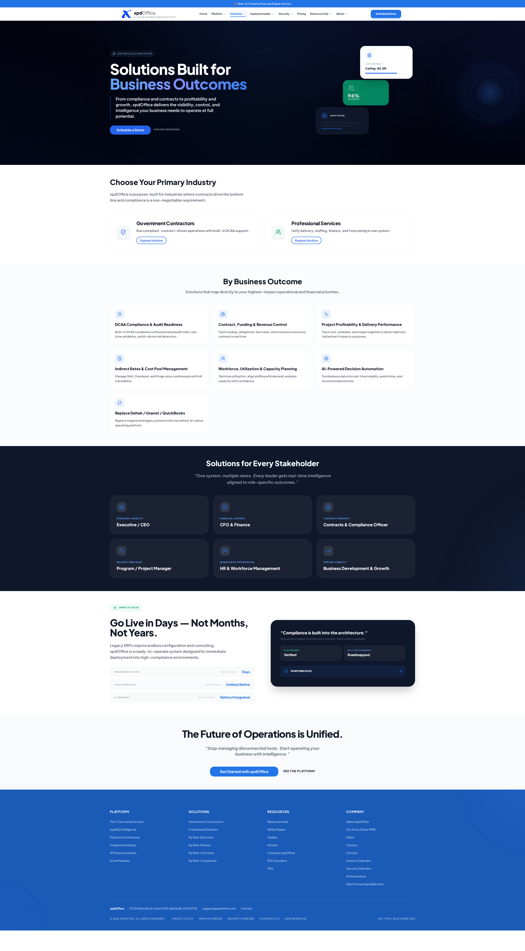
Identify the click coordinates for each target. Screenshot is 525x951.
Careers (351, 845)
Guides (272, 837)
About (340, 13)
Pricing (301, 13)
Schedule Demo (386, 13)
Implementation (260, 13)
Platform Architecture (125, 837)
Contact (352, 853)
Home (203, 13)
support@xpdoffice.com (219, 908)
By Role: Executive (201, 837)
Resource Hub (319, 13)
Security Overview (358, 868)
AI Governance (356, 876)
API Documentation (123, 853)
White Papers (276, 829)
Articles (272, 845)
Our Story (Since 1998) (361, 829)
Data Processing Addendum (365, 884)
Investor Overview (358, 860)
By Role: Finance (200, 845)
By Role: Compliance (203, 860)
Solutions (236, 13)
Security (283, 13)
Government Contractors (206, 821)
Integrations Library (123, 845)
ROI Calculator (277, 860)
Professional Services (203, 829)
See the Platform (299, 771)
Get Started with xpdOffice (244, 771)
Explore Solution (151, 240)
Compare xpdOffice (281, 853)
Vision (350, 837)
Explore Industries (166, 129)
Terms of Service (211, 918)
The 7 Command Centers (127, 821)
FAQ (270, 868)
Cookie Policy (269, 918)
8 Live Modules (120, 860)
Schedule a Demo (130, 130)
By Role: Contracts (201, 853)
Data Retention (295, 918)
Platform (217, 13)
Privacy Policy (182, 918)
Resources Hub (277, 821)
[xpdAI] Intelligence (123, 829)
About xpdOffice (357, 821)
